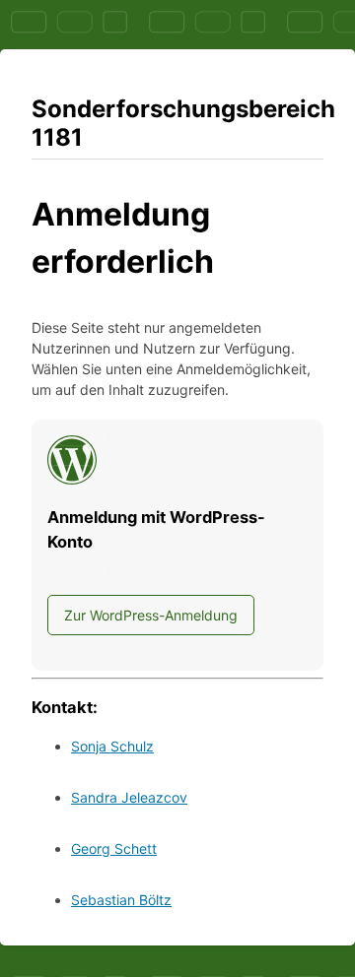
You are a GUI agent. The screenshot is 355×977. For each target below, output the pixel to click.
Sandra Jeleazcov (129, 797)
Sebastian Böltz (121, 899)
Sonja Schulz (112, 746)
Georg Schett (114, 848)
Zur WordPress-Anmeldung (151, 615)
